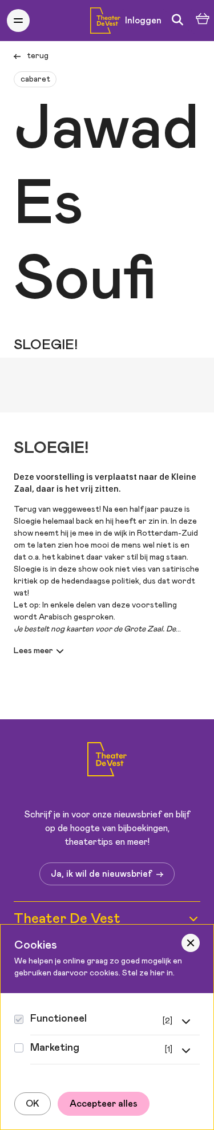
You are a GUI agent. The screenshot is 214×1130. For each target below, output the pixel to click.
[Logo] (107, 761)
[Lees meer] (40, 651)
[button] (18, 20)
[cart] (202, 20)
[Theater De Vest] (105, 20)
